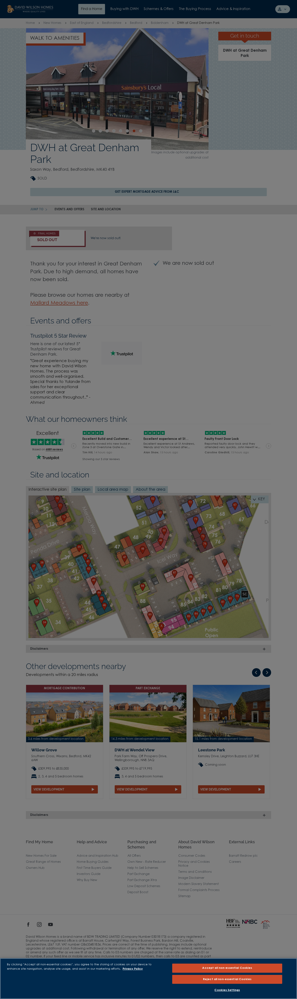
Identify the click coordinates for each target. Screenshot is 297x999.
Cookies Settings (227, 990)
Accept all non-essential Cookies (227, 968)
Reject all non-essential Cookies (227, 979)
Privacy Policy (133, 969)
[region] (148, 978)
